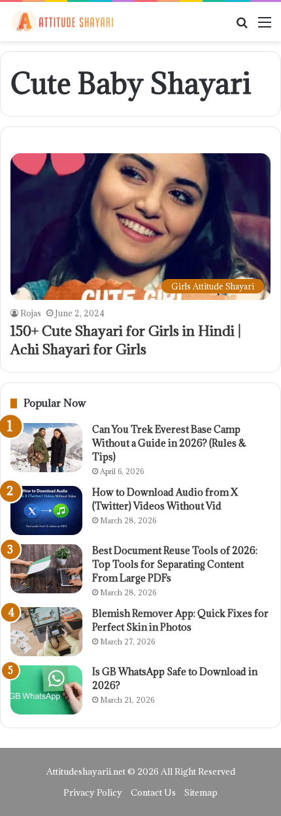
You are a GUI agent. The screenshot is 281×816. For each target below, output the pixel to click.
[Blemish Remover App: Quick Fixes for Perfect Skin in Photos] (46, 631)
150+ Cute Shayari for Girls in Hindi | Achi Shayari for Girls (125, 340)
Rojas (30, 313)
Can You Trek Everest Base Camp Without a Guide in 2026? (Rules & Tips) (169, 443)
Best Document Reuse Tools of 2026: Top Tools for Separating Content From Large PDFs (174, 564)
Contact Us (153, 792)
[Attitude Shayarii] (62, 21)
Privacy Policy (92, 792)
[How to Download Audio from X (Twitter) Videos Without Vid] (46, 510)
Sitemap (201, 792)
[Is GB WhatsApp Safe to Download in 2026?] (46, 689)
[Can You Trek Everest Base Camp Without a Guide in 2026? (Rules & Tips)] (46, 447)
